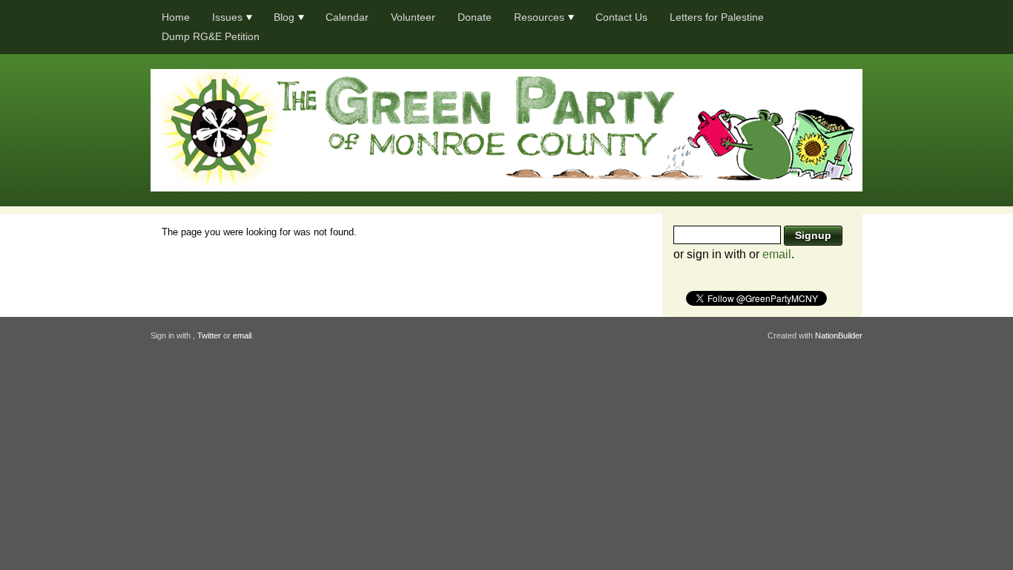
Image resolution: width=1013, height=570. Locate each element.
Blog (284, 17)
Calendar (347, 17)
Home (176, 17)
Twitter (209, 335)
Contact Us (621, 17)
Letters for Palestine (717, 17)
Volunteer (413, 17)
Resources (539, 17)
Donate (475, 17)
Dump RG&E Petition (211, 36)
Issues (227, 17)
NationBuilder (838, 335)
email (776, 254)
